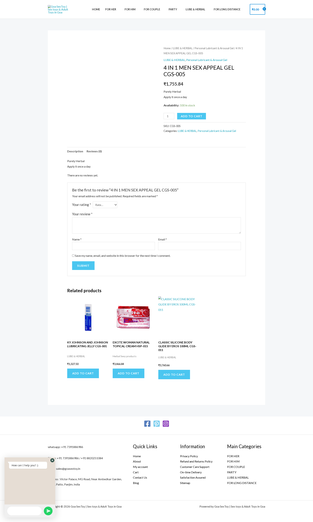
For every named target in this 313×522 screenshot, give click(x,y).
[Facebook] (147, 423)
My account (140, 466)
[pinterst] (156, 423)
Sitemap (185, 483)
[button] (52, 460)
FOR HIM (130, 9)
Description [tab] (75, 151)
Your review (82, 214)
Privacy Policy (189, 456)
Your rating (81, 204)
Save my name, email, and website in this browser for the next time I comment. (122, 255)
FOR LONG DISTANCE (227, 9)
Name (77, 239)
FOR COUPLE (152, 9)
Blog (136, 483)
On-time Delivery (191, 472)
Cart (136, 472)
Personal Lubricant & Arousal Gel (214, 48)
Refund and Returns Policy (196, 461)
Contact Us (140, 477)
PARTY (173, 9)
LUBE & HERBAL (195, 9)
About (137, 461)
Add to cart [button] (83, 373)
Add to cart (191, 116)
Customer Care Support (194, 466)
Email (162, 239)
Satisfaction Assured (193, 477)
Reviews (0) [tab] (94, 151)
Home (96, 9)
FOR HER (110, 9)
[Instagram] (165, 423)
